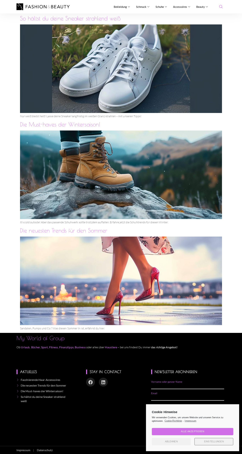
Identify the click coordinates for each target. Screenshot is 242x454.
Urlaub (25, 347)
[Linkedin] (103, 382)
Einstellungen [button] (214, 441)
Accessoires (180, 6)
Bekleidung (120, 6)
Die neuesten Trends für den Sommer (63, 230)
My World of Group (40, 338)
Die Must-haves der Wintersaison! (60, 124)
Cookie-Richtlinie (173, 420)
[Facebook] (90, 382)
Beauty (200, 6)
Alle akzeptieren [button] (192, 431)
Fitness (53, 347)
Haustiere (111, 347)
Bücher (35, 347)
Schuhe (160, 6)
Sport (44, 347)
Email (154, 393)
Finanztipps (66, 347)
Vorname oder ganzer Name (166, 382)
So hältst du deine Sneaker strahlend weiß (70, 18)
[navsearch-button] (221, 6)
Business (80, 347)
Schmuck (141, 6)
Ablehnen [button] (171, 441)
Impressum (190, 420)
